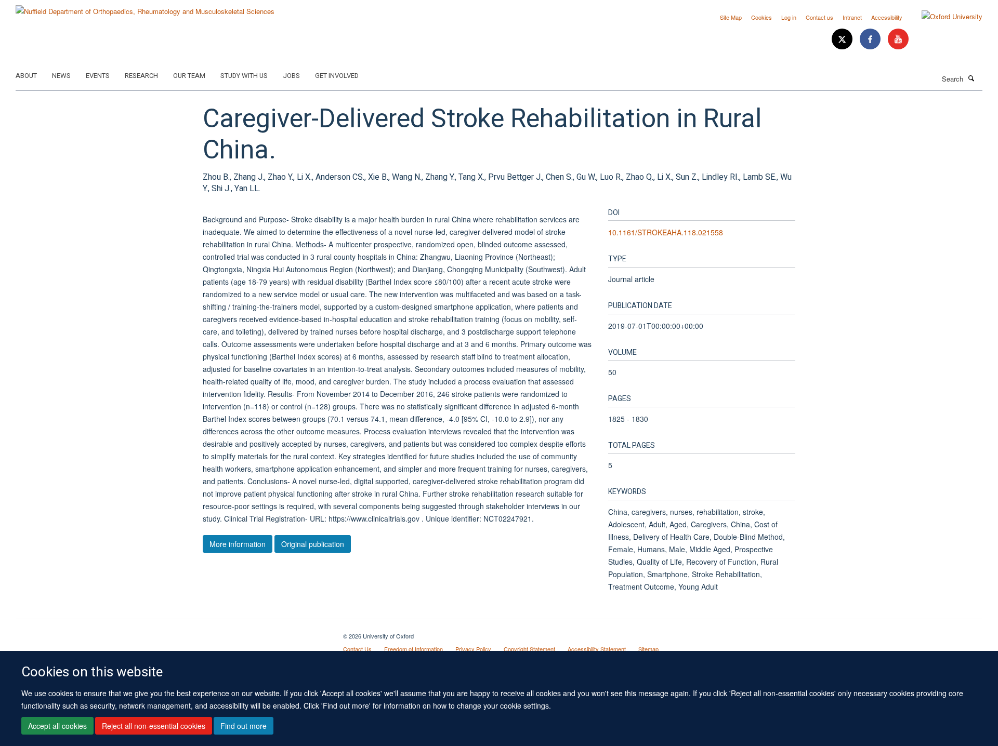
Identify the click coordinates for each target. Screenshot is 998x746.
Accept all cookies (57, 726)
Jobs (291, 76)
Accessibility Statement (597, 649)
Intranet (852, 17)
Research (141, 76)
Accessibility (886, 17)
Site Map (731, 17)
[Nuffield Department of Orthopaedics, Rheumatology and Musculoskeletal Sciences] (145, 7)
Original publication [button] (312, 544)
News (61, 76)
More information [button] (237, 544)
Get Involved (337, 76)
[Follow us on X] (843, 39)
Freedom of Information (413, 649)
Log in (788, 17)
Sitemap (648, 649)
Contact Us (357, 649)
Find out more (243, 726)
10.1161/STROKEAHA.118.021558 (665, 232)
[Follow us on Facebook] (871, 39)
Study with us (244, 76)
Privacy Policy (473, 649)
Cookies (761, 17)
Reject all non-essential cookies (153, 726)
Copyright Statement (529, 649)
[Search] (971, 78)
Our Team (189, 76)
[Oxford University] (944, 16)
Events (98, 76)
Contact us (819, 17)
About (26, 76)
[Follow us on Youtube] (898, 39)
